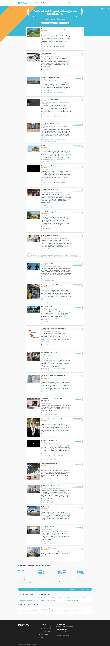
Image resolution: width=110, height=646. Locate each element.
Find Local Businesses (46, 628)
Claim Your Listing (45, 632)
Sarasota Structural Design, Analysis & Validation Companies (28, 611)
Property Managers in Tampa (48, 600)
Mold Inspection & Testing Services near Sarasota (73, 611)
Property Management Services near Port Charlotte (51, 598)
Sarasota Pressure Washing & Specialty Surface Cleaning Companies (50, 611)
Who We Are (44, 636)
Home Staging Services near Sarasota (28, 608)
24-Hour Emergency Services (50, 23)
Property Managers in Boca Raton (27, 600)
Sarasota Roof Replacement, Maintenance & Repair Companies (51, 608)
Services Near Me (45, 629)
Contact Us (43, 637)
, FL (38, 604)
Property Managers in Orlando (71, 600)
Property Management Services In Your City (29, 597)
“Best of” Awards (45, 634)
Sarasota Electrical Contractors (71, 608)
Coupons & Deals (65, 23)
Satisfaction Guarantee (46, 626)
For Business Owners (46, 631)
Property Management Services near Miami (74, 597)
